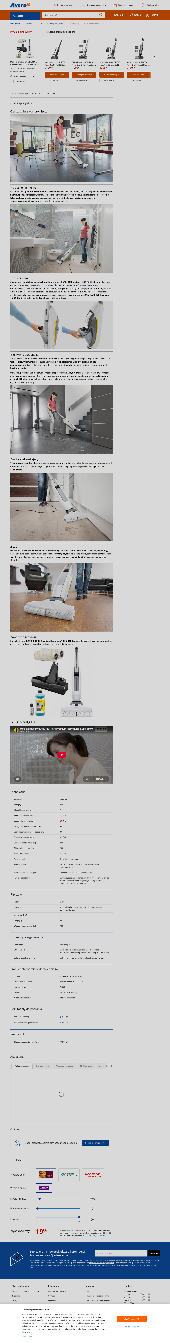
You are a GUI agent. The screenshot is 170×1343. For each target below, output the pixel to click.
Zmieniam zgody (132, 1326)
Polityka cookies (27, 1336)
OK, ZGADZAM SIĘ (131, 1319)
